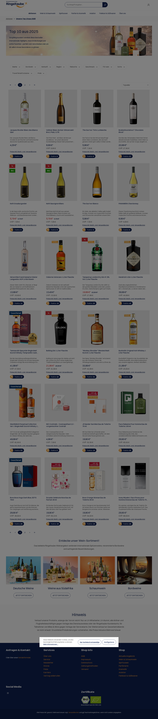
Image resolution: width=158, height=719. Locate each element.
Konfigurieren (109, 642)
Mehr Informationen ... (50, 644)
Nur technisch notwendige (89, 642)
